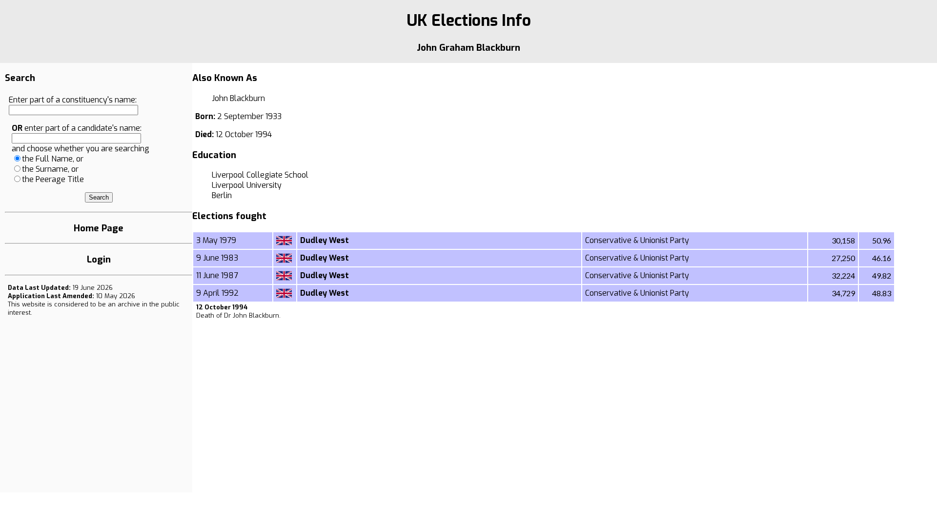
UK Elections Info (469, 20)
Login (99, 259)
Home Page (98, 228)
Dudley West (324, 240)
